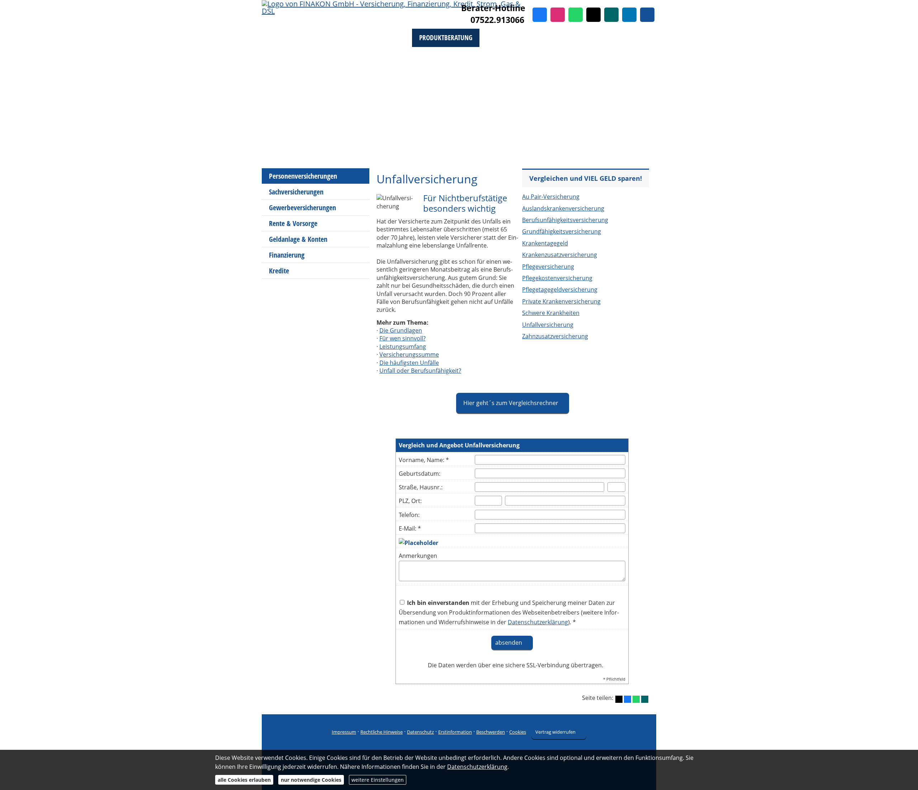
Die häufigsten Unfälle (409, 363)
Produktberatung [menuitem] (445, 37)
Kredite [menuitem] (279, 271)
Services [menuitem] (281, 56)
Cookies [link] (517, 732)
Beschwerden (490, 732)
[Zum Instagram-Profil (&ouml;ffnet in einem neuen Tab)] (557, 15)
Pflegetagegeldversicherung (559, 289)
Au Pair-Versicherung (550, 197)
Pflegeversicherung (548, 267)
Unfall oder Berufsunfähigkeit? (420, 371)
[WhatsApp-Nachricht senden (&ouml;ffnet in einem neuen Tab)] (575, 15)
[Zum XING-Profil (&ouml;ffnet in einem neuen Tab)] (611, 15)
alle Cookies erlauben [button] (244, 779)
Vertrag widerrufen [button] (555, 732)
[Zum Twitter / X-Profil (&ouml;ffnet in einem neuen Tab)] (593, 15)
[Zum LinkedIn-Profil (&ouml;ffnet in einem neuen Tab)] (629, 15)
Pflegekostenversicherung (557, 278)
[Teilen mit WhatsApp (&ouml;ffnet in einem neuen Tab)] (636, 699)
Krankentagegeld (545, 243)
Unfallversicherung (547, 325)
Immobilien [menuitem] (558, 37)
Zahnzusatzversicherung (555, 336)
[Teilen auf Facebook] (627, 699)
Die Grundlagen (400, 330)
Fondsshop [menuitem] (323, 37)
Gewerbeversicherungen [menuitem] (302, 207)
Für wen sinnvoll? (402, 338)
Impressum (344, 732)
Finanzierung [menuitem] (286, 255)
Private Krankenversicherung (561, 301)
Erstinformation (455, 732)
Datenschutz (420, 732)
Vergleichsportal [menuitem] (379, 37)
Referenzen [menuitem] (607, 37)
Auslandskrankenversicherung (563, 208)
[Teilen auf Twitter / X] (619, 699)
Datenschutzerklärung (477, 767)
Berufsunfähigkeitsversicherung (565, 220)
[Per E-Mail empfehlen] (647, 15)
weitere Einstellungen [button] (377, 779)
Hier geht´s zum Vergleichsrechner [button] (510, 403)
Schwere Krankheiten (550, 313)
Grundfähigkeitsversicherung (561, 231)
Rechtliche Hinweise (381, 732)
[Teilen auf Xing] (644, 699)
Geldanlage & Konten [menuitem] (298, 239)
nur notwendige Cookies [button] (311, 779)
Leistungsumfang (402, 347)
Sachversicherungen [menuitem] (296, 192)
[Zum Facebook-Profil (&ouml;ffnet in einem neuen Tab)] (540, 15)
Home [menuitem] (285, 37)
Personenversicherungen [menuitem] (303, 176)
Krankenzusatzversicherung (559, 255)
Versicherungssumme (409, 354)
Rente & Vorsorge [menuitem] (293, 223)
